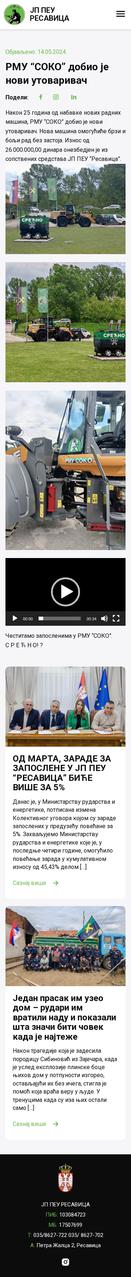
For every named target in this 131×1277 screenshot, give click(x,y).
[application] (65, 592)
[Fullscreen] (116, 618)
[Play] (15, 618)
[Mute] (104, 618)
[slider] (60, 618)
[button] (65, 591)
